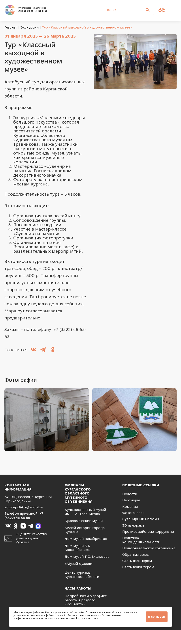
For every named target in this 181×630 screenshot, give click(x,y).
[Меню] (173, 10)
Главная (10, 27)
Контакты (75, 604)
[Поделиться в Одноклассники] (53, 350)
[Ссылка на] (8, 526)
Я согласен (156, 617)
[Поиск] (148, 10)
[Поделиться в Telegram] (43, 350)
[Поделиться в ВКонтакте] (33, 350)
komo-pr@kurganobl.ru (23, 507)
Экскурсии (30, 27)
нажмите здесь (89, 618)
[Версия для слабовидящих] (161, 10)
